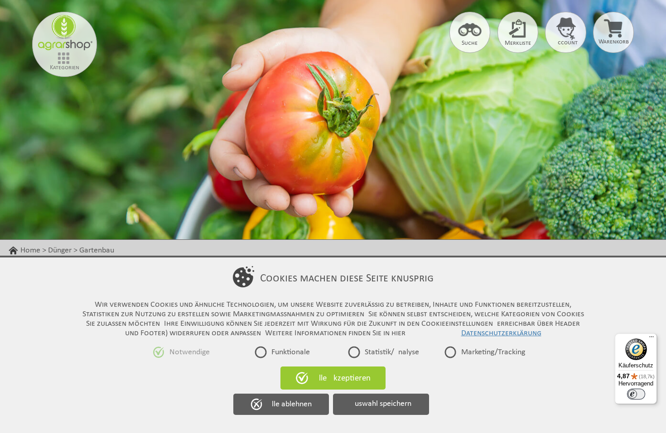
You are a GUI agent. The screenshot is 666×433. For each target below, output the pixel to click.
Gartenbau (96, 250)
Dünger (60, 250)
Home (30, 250)
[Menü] (651, 338)
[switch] (636, 394)
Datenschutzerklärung (501, 333)
